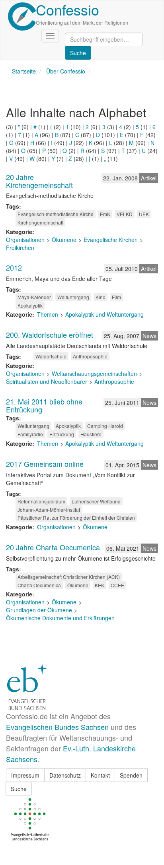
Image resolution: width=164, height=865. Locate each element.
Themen (47, 314)
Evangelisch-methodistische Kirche (56, 214)
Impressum (25, 775)
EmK (105, 214)
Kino (100, 297)
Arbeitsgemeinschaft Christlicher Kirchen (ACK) (69, 576)
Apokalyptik (30, 305)
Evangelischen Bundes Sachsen (57, 727)
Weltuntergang (73, 297)
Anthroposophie (90, 356)
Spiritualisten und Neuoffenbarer (46, 381)
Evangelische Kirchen (111, 240)
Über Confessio (65, 71)
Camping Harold (105, 425)
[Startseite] (22, 16)
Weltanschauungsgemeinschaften (94, 373)
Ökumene (64, 240)
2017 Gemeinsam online (45, 464)
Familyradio (30, 434)
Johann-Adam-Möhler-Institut (49, 509)
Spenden (131, 775)
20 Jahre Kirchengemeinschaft (39, 181)
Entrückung (61, 434)
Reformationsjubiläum (41, 501)
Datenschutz (65, 775)
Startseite (24, 71)
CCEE (117, 585)
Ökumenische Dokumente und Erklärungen (60, 618)
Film (116, 297)
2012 (14, 267)
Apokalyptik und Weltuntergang (104, 314)
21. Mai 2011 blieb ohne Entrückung (44, 405)
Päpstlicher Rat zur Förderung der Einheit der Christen (76, 517)
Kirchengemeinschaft (40, 222)
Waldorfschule (50, 356)
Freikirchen (20, 248)
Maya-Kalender (34, 297)
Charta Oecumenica (39, 585)
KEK (99, 585)
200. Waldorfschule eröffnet (49, 334)
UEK (144, 214)
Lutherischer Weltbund (96, 501)
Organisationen (25, 240)
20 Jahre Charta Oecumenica (53, 547)
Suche (19, 789)
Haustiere (91, 434)
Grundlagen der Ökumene (39, 610)
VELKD (125, 214)
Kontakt (100, 775)
